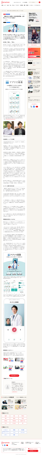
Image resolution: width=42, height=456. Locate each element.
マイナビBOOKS (14, 444)
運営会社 (22, 442)
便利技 (27, 5)
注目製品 (21, 5)
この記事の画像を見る (14, 375)
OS (22, 423)
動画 (14, 434)
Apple (8, 5)
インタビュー (31, 5)
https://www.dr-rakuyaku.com (6, 278)
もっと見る (21, 397)
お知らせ (13, 443)
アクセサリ (17, 5)
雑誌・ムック (4, 5)
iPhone (13, 5)
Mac (10, 5)
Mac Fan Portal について (17, 2)
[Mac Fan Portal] (5, 2)
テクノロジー (23, 432)
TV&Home (14, 420)
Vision (23, 418)
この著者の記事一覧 (14, 391)
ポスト (5, 22)
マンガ (14, 432)
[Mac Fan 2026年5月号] (34, 35)
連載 (24, 5)
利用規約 (22, 443)
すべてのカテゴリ (37, 5)
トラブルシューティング (5, 432)
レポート (5, 434)
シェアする (8, 22)
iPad (5, 418)
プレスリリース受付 (28, 443)
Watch (14, 418)
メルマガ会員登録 (24, 2)
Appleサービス (22, 420)
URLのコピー (13, 22)
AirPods (5, 420)
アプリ (6, 423)
